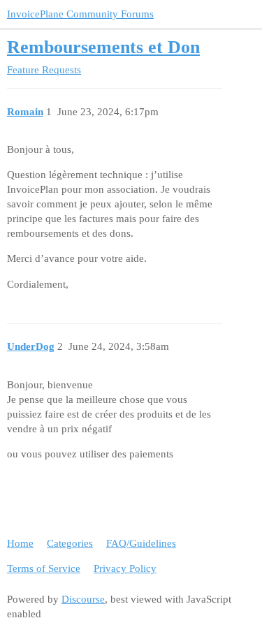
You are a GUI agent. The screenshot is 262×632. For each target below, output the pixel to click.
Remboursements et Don (103, 47)
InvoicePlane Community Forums (80, 14)
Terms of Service (43, 568)
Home (20, 543)
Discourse (83, 599)
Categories (70, 543)
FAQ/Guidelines (141, 543)
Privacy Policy (125, 568)
